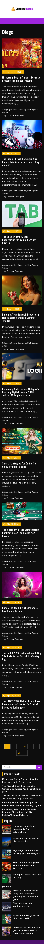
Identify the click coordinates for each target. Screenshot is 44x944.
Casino (14, 110)
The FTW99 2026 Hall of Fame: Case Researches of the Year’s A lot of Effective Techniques (21, 704)
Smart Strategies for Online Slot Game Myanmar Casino (20, 465)
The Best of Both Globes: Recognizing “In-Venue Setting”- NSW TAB (19, 240)
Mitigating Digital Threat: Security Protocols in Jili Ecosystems (21, 79)
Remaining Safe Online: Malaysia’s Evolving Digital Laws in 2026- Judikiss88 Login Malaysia (20, 392)
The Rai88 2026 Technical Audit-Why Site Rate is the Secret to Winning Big (21, 656)
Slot (29, 110)
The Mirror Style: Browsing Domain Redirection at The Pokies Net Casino (20, 533)
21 (19, 753)
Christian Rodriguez (15, 115)
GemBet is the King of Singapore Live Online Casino (20, 609)
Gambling (22, 110)
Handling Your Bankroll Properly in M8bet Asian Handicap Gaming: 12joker (20, 317)
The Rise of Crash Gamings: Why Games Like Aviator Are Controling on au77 (20, 162)
